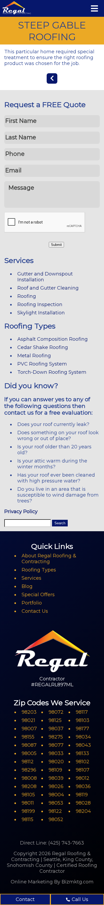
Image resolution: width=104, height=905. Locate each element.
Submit (56, 245)
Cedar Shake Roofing (42, 347)
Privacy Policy (21, 511)
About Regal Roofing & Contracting (49, 559)
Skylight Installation (41, 313)
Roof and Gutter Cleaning (48, 288)
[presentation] (44, 222)
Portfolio (32, 603)
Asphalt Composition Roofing (52, 339)
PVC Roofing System (42, 364)
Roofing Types (39, 570)
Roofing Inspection (39, 304)
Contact (25, 899)
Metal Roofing (34, 356)
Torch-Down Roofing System (51, 372)
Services (31, 578)
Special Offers (38, 595)
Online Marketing (32, 882)
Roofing (26, 296)
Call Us (80, 899)
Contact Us (35, 611)
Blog (27, 586)
